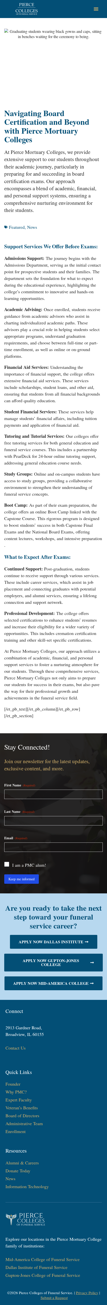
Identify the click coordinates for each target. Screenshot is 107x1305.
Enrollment (15, 1131)
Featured (17, 227)
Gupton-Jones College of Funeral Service (42, 1275)
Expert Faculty (18, 1100)
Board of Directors (22, 1115)
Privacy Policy (87, 1292)
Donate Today (17, 1171)
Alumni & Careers (22, 1163)
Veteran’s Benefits (21, 1108)
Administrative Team (24, 1123)
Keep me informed (21, 879)
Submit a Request (54, 1297)
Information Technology (27, 1186)
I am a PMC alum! (29, 865)
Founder (12, 1084)
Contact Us (15, 1048)
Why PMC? (16, 1092)
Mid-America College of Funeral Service (42, 1259)
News (32, 227)
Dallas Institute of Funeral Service (36, 1267)
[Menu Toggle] (96, 8)
